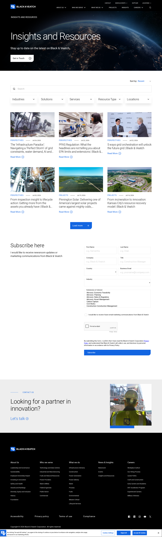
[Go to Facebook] (129, 516)
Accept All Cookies (140, 533)
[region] (81, 533)
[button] (150, 7)
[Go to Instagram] (139, 516)
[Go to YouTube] (145, 516)
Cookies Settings (108, 533)
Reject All (124, 533)
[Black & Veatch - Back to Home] (23, 6)
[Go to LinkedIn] (134, 516)
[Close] (158, 532)
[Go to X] (150, 516)
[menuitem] (108, 3)
